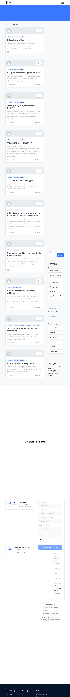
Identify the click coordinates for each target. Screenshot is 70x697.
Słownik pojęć (54, 270)
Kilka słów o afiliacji (16, 40)
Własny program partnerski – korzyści (20, 106)
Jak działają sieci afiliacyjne (20, 180)
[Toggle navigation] (62, 2)
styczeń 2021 (53, 351)
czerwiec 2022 (54, 328)
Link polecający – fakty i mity (20, 363)
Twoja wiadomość (43, 525)
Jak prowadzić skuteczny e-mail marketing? (22, 329)
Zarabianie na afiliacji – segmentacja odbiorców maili (24, 254)
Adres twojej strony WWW (46, 517)
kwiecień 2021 (54, 337)
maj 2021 (52, 332)
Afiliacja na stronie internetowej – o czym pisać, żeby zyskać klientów (23, 214)
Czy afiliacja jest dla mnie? (19, 143)
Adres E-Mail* (42, 510)
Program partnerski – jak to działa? (23, 72)
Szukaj (49, 251)
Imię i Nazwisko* (43, 502)
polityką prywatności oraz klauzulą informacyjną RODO (57, 590)
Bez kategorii (52, 371)
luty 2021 (52, 347)
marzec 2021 (53, 342)
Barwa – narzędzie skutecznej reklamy (21, 291)
